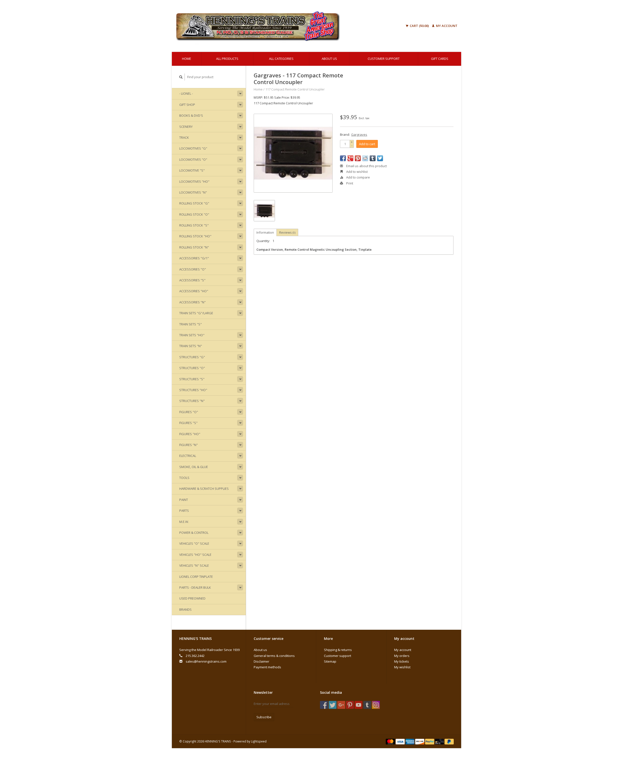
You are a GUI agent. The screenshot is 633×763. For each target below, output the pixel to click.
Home (186, 58)
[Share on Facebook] (343, 158)
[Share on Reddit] (365, 158)
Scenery (186, 126)
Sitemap (330, 661)
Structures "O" (192, 368)
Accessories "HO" (193, 291)
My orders (401, 655)
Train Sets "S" (190, 324)
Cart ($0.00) (419, 25)
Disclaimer (261, 661)
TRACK (184, 137)
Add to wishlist (356, 171)
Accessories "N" (192, 302)
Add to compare (357, 177)
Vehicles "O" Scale (194, 543)
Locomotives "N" (193, 192)
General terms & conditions (274, 655)
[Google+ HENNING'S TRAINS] (341, 705)
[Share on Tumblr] (373, 158)
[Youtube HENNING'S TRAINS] (358, 705)
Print (349, 183)
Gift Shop (187, 104)
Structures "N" (192, 401)
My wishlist (402, 667)
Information (265, 232)
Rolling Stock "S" (194, 225)
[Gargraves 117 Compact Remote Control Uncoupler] (293, 153)
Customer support (384, 58)
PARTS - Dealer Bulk (195, 587)
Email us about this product (366, 166)
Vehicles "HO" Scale (195, 554)
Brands (185, 609)
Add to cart (367, 144)
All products (227, 58)
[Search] (181, 77)
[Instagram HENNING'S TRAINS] (376, 705)
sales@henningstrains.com (206, 661)
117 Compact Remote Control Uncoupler (295, 89)
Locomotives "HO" (194, 181)
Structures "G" (192, 357)
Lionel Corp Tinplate (196, 576)
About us (329, 58)
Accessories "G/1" (194, 258)
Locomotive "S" (192, 170)
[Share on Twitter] (380, 158)
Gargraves (359, 134)
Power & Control (193, 532)
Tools (184, 477)
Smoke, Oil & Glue (193, 467)
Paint (183, 499)
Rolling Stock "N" (194, 247)
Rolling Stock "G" (194, 203)
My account (446, 25)
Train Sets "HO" (191, 335)
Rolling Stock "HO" (195, 236)
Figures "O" (188, 412)
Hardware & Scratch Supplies (204, 488)
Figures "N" (188, 445)
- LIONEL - (186, 93)
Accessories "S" (192, 280)
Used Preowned (192, 598)
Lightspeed (259, 741)
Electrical (187, 455)
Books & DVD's (191, 115)
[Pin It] (358, 158)
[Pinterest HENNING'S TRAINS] (350, 705)
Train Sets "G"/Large (196, 313)
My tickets (401, 661)
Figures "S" (188, 423)
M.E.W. (184, 521)
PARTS (184, 510)
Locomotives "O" (193, 159)
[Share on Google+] (350, 158)
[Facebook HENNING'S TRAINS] (324, 705)
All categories (281, 58)
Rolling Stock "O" (194, 214)
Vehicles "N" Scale (194, 565)
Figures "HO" (189, 434)
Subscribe (263, 717)
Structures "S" (191, 379)
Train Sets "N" (190, 346)
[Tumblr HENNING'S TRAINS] (367, 705)
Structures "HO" (193, 390)
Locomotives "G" (193, 148)
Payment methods (267, 667)
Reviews (287, 232)
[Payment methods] (391, 741)
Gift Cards (439, 58)
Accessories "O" (192, 269)
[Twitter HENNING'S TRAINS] (333, 705)
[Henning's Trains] (283, 26)
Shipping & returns (338, 650)
